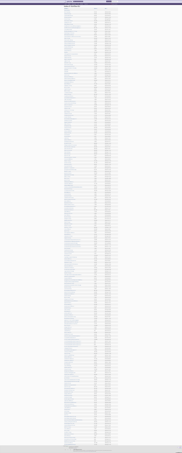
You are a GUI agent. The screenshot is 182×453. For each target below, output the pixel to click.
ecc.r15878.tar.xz (67, 129)
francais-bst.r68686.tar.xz (68, 159)
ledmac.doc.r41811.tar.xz (68, 213)
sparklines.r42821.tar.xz (68, 367)
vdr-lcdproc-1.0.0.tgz (67, 412)
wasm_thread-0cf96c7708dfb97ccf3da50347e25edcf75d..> (73, 419)
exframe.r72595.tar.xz (67, 139)
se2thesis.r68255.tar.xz (68, 356)
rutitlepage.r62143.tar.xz (68, 348)
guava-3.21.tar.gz (67, 180)
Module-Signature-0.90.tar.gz (69, 34)
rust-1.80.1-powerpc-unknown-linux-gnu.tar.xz (71, 339)
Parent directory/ (67, 10)
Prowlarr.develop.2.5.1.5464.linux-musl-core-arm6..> (72, 36)
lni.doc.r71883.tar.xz (67, 229)
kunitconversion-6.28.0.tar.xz (69, 209)
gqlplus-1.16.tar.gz (67, 176)
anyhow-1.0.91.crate (67, 55)
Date (105, 8)
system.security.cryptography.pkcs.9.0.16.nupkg (72, 379)
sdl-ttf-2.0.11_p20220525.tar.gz (69, 355)
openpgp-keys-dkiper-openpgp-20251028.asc (71, 281)
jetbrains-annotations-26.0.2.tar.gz (69, 199)
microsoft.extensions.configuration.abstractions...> (72, 241)
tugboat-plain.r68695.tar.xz (68, 400)
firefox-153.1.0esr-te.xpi (68, 150)
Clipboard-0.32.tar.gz (67, 13)
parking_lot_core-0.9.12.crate (68, 299)
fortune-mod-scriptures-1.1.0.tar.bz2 (70, 157)
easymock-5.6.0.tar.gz (67, 127)
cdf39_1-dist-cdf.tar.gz (67, 99)
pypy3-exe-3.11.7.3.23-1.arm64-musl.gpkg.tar (71, 320)
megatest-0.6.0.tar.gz (67, 237)
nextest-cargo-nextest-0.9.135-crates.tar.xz (71, 264)
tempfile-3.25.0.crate (67, 383)
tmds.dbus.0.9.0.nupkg (68, 397)
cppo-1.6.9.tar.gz (67, 111)
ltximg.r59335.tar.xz (67, 234)
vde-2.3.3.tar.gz (66, 411)
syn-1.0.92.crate (66, 377)
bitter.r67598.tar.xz (67, 83)
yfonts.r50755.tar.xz (67, 435)
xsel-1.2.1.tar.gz (66, 430)
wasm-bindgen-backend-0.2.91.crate (70, 416)
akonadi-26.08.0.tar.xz (67, 50)
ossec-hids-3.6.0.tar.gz (67, 288)
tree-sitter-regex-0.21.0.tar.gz (69, 398)
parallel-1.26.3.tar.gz (67, 295)
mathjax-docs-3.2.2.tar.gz (68, 236)
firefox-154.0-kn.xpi (67, 153)
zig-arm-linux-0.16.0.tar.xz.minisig (69, 437)
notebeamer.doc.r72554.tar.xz (69, 267)
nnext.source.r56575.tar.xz (68, 265)
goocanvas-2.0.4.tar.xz (67, 173)
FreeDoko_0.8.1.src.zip (67, 22)
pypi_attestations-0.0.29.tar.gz (69, 318)
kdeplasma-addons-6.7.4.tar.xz (69, 204)
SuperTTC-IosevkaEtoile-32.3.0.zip (69, 41)
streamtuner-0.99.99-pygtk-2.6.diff (69, 372)
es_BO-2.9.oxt (66, 138)
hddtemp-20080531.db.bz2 (68, 185)
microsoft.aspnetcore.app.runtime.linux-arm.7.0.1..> (72, 239)
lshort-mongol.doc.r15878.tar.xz (69, 232)
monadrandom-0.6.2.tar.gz (68, 250)
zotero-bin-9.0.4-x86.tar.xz (68, 442)
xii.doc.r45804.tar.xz (67, 428)
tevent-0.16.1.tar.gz (67, 386)
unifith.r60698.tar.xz (67, 407)
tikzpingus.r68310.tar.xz (68, 393)
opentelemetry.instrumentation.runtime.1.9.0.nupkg (72, 285)
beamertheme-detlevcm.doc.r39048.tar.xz (71, 73)
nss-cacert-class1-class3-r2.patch (69, 269)
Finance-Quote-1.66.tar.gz (68, 20)
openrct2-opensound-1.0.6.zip (69, 283)
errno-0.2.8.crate (67, 134)
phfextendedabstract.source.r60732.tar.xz (71, 300)
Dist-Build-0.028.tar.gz (67, 17)
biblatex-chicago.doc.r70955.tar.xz (69, 78)
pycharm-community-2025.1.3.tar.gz (70, 316)
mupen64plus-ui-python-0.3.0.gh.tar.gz (70, 257)
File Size (95, 8)
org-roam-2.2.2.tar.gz (67, 286)
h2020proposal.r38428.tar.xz (68, 181)
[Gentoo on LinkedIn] (70, 450)
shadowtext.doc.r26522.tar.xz (69, 358)
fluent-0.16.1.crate (67, 155)
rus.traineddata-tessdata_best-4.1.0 (70, 337)
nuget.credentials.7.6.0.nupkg (69, 271)
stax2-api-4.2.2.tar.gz (67, 369)
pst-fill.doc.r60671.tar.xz (68, 313)
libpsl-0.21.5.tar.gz (67, 222)
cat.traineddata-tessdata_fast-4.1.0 (69, 97)
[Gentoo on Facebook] (68, 450)
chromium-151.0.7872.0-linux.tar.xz (70, 101)
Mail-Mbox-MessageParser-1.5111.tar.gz (70, 31)
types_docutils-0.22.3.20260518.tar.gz (70, 402)
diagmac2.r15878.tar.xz (68, 122)
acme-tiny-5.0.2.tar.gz (67, 48)
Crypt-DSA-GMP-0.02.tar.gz (68, 15)
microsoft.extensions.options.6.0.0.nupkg (70, 243)
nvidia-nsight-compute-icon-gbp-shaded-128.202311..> (73, 274)
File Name (66, 8)
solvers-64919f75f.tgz (67, 365)
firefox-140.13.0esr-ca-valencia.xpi (69, 146)
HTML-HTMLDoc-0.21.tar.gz (68, 24)
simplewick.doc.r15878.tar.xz (69, 360)
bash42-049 (66, 71)
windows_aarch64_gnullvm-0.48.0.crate (70, 421)
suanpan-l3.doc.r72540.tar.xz (69, 374)
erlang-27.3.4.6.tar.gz (67, 132)
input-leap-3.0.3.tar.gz (67, 195)
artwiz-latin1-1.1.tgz (67, 62)
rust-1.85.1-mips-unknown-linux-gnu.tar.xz (71, 346)
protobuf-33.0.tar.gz (67, 307)
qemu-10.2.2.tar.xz (67, 325)
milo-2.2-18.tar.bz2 (67, 248)
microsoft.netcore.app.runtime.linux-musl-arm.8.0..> (72, 246)
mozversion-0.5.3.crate (68, 253)
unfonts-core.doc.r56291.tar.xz (69, 404)
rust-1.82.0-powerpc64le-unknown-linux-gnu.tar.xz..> (72, 341)
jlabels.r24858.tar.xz (67, 201)
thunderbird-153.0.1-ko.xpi (68, 391)
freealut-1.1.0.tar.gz (67, 160)
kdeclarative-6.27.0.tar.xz (68, 202)
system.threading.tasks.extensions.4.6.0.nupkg (71, 381)
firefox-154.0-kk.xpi (67, 152)
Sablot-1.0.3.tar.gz (67, 38)
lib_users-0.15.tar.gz (67, 216)
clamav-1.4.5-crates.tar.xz (68, 104)
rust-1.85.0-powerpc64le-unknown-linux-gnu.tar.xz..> (72, 344)
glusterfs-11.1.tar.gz (67, 171)
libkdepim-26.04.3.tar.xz (68, 220)
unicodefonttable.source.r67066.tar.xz (70, 405)
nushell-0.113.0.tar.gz (67, 272)
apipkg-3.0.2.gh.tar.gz (67, 57)
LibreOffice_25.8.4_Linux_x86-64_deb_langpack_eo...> (72, 27)
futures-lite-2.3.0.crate (67, 164)
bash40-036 (66, 69)
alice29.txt (66, 52)
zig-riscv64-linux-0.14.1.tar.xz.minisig (70, 439)
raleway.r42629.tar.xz (67, 328)
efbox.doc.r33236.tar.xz (68, 131)
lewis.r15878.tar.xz (67, 215)
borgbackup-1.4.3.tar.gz (68, 85)
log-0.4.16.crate (66, 230)
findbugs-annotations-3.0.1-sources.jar (70, 145)
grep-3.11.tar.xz (66, 178)
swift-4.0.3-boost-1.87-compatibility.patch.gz (71, 376)
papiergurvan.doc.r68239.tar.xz (69, 293)
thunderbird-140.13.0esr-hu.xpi (69, 390)
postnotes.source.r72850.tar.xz (69, 306)
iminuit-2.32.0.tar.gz (67, 194)
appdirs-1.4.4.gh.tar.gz (68, 59)
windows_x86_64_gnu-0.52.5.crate (69, 425)
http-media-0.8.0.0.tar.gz (68, 188)
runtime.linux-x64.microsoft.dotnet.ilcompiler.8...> (72, 335)
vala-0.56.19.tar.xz (67, 409)
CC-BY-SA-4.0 (79, 451)
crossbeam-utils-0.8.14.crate (68, 115)
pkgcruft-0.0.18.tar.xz (67, 302)
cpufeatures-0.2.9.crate (68, 113)
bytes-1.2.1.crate (67, 90)
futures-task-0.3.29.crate (68, 166)
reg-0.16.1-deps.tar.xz (67, 332)
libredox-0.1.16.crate (67, 225)
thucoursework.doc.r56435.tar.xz (69, 388)
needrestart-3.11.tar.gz (68, 262)
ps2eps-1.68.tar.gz (67, 309)
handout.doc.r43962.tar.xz (68, 183)
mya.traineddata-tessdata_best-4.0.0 (70, 260)
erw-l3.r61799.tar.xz (67, 136)
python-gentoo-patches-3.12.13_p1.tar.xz (70, 323)
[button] (109, 1)
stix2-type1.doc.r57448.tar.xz (68, 370)
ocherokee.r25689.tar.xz (68, 278)
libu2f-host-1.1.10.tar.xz (68, 227)
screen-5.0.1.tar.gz (67, 353)
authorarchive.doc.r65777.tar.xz (69, 66)
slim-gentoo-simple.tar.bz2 (68, 362)
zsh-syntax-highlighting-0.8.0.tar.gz (70, 444)
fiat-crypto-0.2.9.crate (67, 143)
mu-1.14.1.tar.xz (66, 255)
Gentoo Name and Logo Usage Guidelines (89, 451)
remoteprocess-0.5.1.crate (68, 334)
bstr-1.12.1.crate (67, 87)
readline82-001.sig (67, 330)
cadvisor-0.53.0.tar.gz (67, 94)
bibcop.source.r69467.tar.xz (68, 76)
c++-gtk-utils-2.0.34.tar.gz (68, 92)
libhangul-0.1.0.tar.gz (67, 218)
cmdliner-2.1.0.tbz (67, 108)
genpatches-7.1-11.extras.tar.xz (69, 167)
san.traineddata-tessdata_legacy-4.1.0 (70, 349)
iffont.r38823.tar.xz (67, 192)
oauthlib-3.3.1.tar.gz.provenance (69, 276)
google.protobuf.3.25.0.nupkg (69, 174)
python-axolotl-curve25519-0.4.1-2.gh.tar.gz (71, 321)
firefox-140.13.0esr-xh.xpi (68, 148)
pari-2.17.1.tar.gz (67, 297)
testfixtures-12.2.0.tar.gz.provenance (70, 384)
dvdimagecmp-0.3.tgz (67, 125)
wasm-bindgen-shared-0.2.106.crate (70, 418)
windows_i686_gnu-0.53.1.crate (69, 423)
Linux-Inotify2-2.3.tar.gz (68, 29)
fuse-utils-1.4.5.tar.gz (67, 162)
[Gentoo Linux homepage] (68, 1)
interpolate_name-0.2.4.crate (69, 197)
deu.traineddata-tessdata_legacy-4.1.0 (70, 118)
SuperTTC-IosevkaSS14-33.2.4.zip (69, 43)
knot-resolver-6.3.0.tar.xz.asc (68, 208)
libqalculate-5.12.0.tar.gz (68, 223)
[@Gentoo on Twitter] (65, 450)
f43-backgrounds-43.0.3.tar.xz (69, 141)
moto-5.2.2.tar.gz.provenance (69, 251)
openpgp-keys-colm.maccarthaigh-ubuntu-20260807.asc (73, 279)
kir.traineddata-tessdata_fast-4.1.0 (69, 206)
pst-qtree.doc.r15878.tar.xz (68, 314)
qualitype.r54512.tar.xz (68, 327)
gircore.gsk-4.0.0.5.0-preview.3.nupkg (70, 169)
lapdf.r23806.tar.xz (67, 211)
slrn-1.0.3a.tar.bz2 (67, 363)
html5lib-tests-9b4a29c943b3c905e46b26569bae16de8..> (73, 187)
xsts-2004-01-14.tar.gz (67, 432)
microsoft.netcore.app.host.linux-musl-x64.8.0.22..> (72, 244)
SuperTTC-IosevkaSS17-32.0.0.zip (69, 45)
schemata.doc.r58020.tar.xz (68, 351)
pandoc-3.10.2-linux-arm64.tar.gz (69, 292)
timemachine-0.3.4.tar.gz (68, 395)
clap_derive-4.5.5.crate (68, 106)
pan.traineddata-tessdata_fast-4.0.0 (70, 290)
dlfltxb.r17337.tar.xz (67, 124)
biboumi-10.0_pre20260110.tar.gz (69, 80)
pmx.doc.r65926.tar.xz (67, 304)
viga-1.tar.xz (66, 414)
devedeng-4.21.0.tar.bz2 (68, 120)
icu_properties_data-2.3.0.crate (69, 190)
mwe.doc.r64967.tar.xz (68, 258)
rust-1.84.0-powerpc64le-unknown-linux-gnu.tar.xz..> (72, 342)
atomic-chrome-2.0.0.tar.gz (68, 64)
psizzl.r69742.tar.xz (67, 311)
